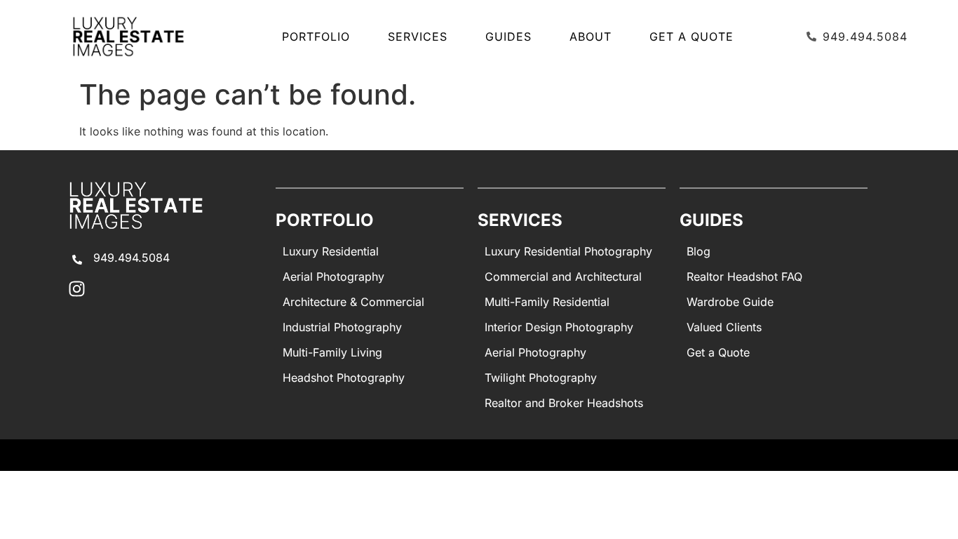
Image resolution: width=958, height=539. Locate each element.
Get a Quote (691, 36)
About (590, 36)
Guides (508, 36)
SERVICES (417, 36)
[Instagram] (77, 289)
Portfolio (316, 36)
